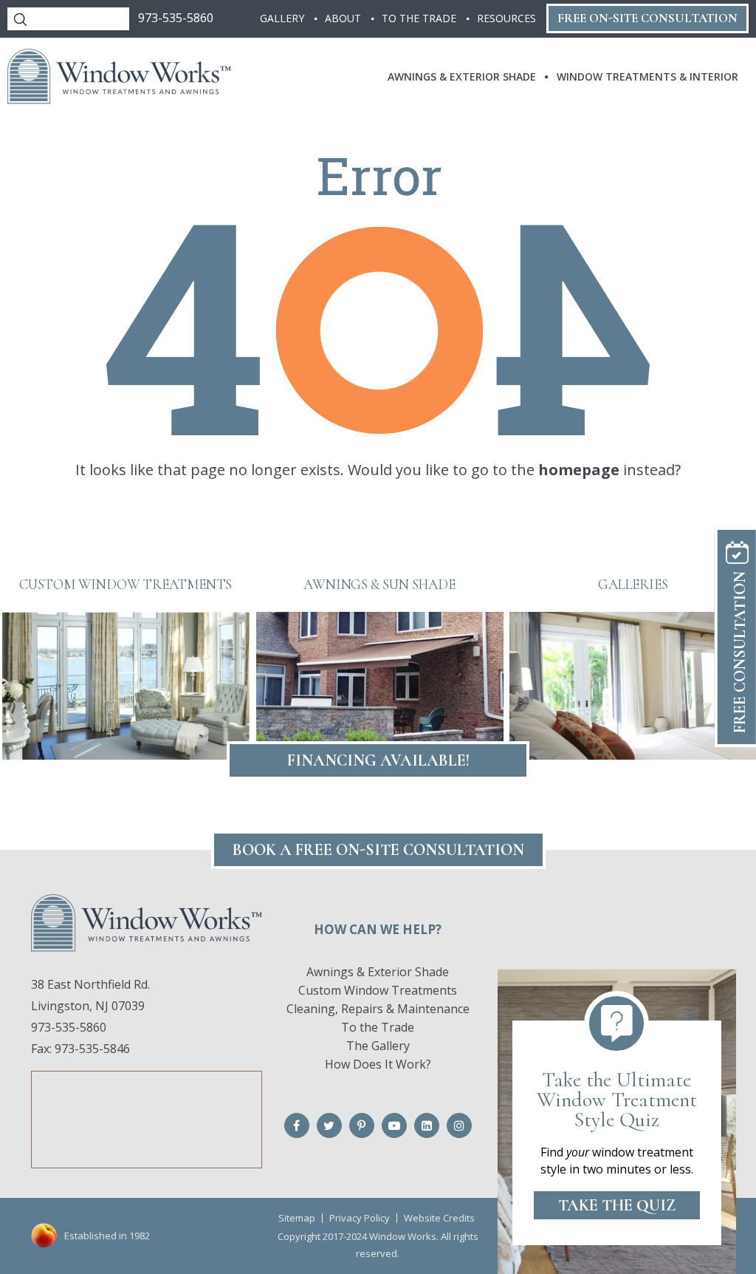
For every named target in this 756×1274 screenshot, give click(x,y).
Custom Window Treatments (377, 990)
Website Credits (439, 1217)
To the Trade (377, 1027)
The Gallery (378, 1046)
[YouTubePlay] (394, 1125)
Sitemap (296, 1217)
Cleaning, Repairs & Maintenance (378, 1009)
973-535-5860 (175, 18)
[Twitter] (329, 1125)
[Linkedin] (426, 1125)
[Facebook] (296, 1125)
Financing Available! (378, 760)
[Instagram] (459, 1125)
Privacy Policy (359, 1217)
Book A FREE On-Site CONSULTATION (378, 849)
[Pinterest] (361, 1125)
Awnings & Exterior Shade (377, 972)
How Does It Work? (378, 1064)
